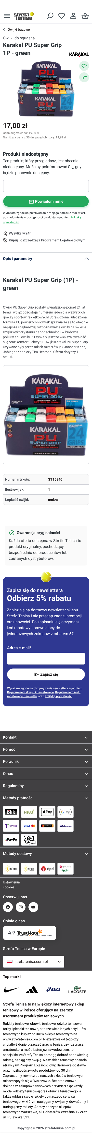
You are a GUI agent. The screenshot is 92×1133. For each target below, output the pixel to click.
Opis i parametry (17, 258)
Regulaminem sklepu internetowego (30, 692)
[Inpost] (11, 869)
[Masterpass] (47, 826)
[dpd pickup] (65, 869)
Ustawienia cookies (8, 884)
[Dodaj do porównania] (84, 77)
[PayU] (29, 812)
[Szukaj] (50, 16)
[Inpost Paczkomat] (29, 869)
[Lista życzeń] (62, 16)
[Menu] (7, 16)
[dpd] (47, 869)
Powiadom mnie (49, 201)
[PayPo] (11, 840)
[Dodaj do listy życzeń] (84, 66)
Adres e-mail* (19, 647)
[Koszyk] (85, 16)
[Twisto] (11, 826)
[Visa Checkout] (65, 826)
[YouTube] (33, 907)
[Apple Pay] (47, 812)
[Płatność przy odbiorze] (29, 840)
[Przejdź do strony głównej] (24, 16)
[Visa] (29, 826)
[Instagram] (21, 907)
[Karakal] (79, 54)
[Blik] (11, 812)
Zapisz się (49, 674)
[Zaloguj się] (73, 16)
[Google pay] (65, 812)
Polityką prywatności (58, 696)
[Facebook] (8, 907)
